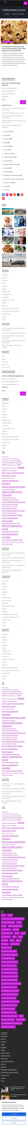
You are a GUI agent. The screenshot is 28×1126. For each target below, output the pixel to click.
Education (6, 146)
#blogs (3, 456)
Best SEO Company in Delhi (7, 460)
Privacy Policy (6, 367)
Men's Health (6, 473)
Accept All (14, 1114)
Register (4, 359)
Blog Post (4, 364)
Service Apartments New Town (11, 523)
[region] (14, 1113)
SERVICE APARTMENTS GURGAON (12, 493)
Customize (14, 1118)
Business (6, 135)
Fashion (6, 150)
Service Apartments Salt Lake (10, 531)
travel (3, 540)
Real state (6, 171)
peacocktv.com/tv (9, 476)
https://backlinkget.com (8, 91)
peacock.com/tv (18, 473)
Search (3, 99)
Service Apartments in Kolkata (9, 508)
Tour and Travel (7, 41)
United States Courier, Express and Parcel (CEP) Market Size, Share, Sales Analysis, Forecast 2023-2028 (14, 48)
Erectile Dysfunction (12, 464)
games (15, 468)
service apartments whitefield (10, 535)
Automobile (7, 131)
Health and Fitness (9, 157)
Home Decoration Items (10, 164)
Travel (5, 190)
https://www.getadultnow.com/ (10, 384)
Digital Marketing (19, 462)
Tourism (6, 186)
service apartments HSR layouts (13, 502)
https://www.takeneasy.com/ (9, 88)
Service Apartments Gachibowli (8, 489)
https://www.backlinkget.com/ (10, 381)
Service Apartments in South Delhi (13, 511)
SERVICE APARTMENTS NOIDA (12, 527)
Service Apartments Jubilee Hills (9, 513)
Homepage (7, 14)
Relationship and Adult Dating (11, 175)
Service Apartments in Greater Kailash (10, 506)
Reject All (14, 1122)
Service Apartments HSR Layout (10, 500)
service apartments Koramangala (10, 519)
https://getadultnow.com (8, 93)
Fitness (4, 468)
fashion (19, 464)
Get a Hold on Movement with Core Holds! (13, 113)
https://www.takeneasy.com (9, 378)
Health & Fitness (8, 153)
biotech (14, 460)
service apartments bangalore (10, 482)
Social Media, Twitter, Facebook (12, 179)
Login (3, 356)
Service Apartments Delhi (13, 487)
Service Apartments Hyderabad (10, 504)
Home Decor (7, 160)
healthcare (4, 470)
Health (21, 467)
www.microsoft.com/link (7, 544)
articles (6, 456)
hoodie (9, 470)
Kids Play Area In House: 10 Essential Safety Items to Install (18, 1088)
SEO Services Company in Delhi (8, 478)
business (19, 460)
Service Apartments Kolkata (12, 515)
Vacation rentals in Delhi (14, 540)
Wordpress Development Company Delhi (16, 542)
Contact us (5, 361)
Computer (6, 139)
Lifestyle (6, 168)
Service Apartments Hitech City (9, 497)
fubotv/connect (9, 468)
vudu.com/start (5, 542)
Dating (6, 142)
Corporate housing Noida (8, 462)
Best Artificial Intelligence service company (10, 458)
